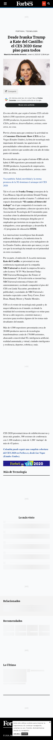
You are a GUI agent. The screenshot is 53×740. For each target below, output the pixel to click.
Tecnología (31, 31)
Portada (20, 31)
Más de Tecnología (15, 472)
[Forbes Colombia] (24, 4)
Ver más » (17, 733)
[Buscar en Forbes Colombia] (48, 3)
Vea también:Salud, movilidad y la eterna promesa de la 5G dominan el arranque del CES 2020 (25, 182)
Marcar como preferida (26, 105)
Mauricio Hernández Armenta (15, 54)
